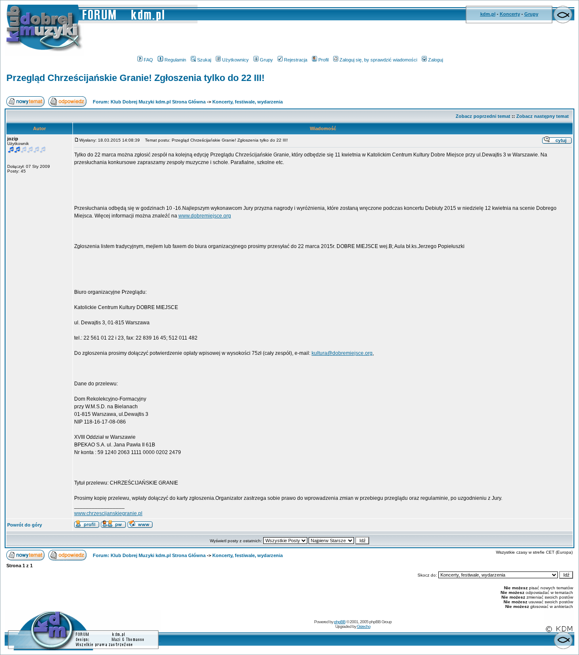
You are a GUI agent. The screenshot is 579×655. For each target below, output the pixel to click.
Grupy (531, 14)
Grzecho (363, 626)
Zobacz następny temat (542, 116)
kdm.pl (487, 14)
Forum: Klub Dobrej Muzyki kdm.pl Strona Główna (149, 101)
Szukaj (204, 59)
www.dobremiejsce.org (204, 216)
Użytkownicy (235, 59)
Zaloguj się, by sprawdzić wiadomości (378, 59)
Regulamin (175, 59)
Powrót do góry (24, 524)
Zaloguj (435, 59)
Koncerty (510, 14)
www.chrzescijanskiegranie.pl (108, 513)
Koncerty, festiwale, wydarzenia (247, 101)
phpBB (339, 621)
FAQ (148, 59)
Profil (323, 59)
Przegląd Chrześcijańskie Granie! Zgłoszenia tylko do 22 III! (135, 77)
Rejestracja (295, 59)
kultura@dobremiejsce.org (342, 353)
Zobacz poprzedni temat (483, 116)
